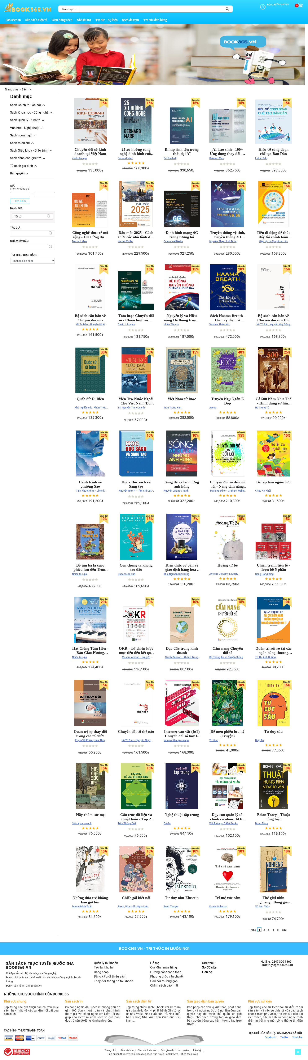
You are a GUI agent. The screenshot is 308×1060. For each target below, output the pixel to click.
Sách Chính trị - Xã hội (25, 105)
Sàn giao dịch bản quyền (175, 1050)
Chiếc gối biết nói (136, 898)
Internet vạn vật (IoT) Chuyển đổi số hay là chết (182, 733)
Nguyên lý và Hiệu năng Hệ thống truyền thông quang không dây (182, 318)
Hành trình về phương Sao (90, 484)
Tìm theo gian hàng (23, 254)
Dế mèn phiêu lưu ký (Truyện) (228, 733)
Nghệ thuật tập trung (182, 815)
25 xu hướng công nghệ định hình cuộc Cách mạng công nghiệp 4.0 (136, 151)
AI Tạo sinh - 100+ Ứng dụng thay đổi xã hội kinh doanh (227, 151)
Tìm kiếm (20, 201)
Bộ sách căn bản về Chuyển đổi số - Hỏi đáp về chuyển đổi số (273, 318)
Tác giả (15, 227)
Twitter (284, 1037)
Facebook (270, 1037)
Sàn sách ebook (147, 1050)
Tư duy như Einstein (182, 898)
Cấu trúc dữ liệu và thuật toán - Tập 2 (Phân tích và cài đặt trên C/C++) (136, 817)
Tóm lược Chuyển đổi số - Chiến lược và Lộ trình (136, 318)
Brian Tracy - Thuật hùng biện (273, 817)
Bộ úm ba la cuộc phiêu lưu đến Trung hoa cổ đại (90, 567)
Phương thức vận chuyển (167, 976)
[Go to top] (298, 1052)
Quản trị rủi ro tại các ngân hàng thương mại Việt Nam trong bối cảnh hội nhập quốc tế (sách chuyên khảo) (273, 650)
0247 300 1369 (281, 961)
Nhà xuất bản (19, 241)
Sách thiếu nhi (20, 143)
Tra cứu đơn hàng (155, 20)
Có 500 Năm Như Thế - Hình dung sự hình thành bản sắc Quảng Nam (273, 401)
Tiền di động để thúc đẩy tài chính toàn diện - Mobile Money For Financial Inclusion (273, 234)
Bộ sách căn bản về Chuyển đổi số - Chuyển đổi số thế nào (90, 318)
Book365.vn (131, 948)
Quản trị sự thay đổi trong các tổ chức (90, 733)
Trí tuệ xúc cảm (227, 898)
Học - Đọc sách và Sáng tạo (136, 484)
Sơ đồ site (209, 967)
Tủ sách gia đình (21, 166)
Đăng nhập (282, 4)
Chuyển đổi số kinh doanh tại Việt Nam (90, 151)
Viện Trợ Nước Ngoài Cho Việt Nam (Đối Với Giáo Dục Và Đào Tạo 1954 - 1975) (136, 401)
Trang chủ (11, 89)
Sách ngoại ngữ (21, 135)
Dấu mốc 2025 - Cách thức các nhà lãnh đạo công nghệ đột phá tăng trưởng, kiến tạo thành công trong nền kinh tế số (136, 234)
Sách (25, 89)
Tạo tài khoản (103, 967)
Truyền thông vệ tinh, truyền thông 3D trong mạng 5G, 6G (227, 234)
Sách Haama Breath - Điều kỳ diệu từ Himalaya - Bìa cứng (227, 318)
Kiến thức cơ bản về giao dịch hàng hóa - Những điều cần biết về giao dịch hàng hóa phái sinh (181, 567)
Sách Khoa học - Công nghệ (29, 112)
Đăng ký (271, 4)
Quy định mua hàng (163, 967)
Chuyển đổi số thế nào (136, 731)
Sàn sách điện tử (36, 20)
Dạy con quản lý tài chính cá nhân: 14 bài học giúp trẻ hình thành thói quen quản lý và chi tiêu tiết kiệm (228, 817)
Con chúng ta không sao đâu (136, 567)
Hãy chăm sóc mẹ (90, 815)
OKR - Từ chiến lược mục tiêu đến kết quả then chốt (136, 650)
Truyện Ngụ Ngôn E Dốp (227, 401)
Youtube (297, 1037)
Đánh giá (16, 208)
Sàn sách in (13, 20)
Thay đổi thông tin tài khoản (113, 981)
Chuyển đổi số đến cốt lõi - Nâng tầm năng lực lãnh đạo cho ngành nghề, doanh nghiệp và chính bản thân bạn (228, 484)
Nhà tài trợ (84, 20)
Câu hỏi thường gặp (163, 981)
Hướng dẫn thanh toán (165, 972)
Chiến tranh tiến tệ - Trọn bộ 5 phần (273, 567)
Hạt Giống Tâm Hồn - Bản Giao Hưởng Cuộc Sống (90, 650)
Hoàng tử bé (227, 565)
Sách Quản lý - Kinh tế (25, 120)
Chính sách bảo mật (164, 985)
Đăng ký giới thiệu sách (110, 976)
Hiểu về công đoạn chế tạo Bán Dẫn (274, 151)
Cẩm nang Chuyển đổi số (227, 650)
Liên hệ (207, 972)
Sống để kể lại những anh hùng (182, 484)
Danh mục (68, 9)
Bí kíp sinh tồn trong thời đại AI (182, 151)
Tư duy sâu (273, 731)
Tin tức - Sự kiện (107, 20)
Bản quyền (17, 173)
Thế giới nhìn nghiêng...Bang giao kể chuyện (274, 900)
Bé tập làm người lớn (273, 482)
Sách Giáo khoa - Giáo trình (29, 150)
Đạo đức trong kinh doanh (182, 650)
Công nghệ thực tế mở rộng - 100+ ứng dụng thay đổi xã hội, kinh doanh (90, 234)
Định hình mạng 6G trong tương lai (182, 234)
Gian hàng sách (62, 20)
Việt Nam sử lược (182, 399)
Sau (284, 929)
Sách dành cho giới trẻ (25, 158)
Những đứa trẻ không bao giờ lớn (90, 900)
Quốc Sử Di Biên (90, 399)
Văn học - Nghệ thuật (24, 128)
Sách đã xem (130, 20)
